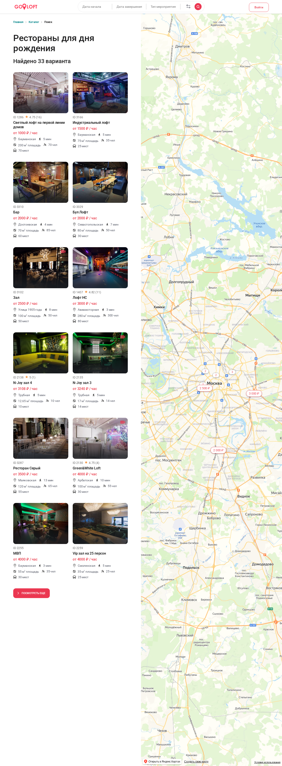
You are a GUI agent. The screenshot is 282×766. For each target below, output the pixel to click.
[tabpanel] (40, 92)
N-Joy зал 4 (22, 383)
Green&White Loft (86, 468)
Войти (258, 7)
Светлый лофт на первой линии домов (39, 124)
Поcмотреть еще (33, 593)
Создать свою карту (196, 761)
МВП (17, 553)
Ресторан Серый (26, 468)
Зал (16, 297)
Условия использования (267, 762)
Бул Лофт (80, 212)
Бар (16, 212)
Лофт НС (80, 297)
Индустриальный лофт (91, 122)
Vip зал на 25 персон (89, 553)
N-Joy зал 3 (82, 383)
